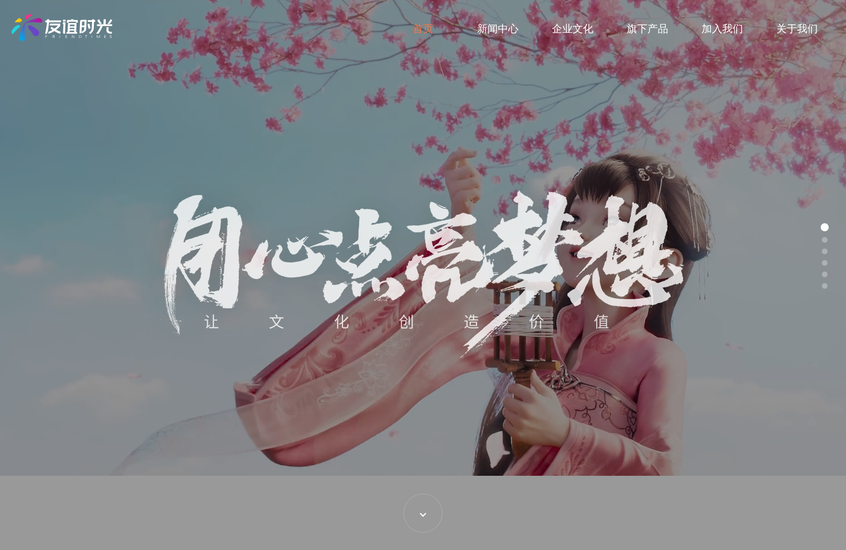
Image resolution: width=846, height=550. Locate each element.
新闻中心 (498, 29)
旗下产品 (647, 29)
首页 (423, 29)
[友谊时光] (62, 28)
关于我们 (797, 29)
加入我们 (722, 29)
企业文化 (572, 29)
